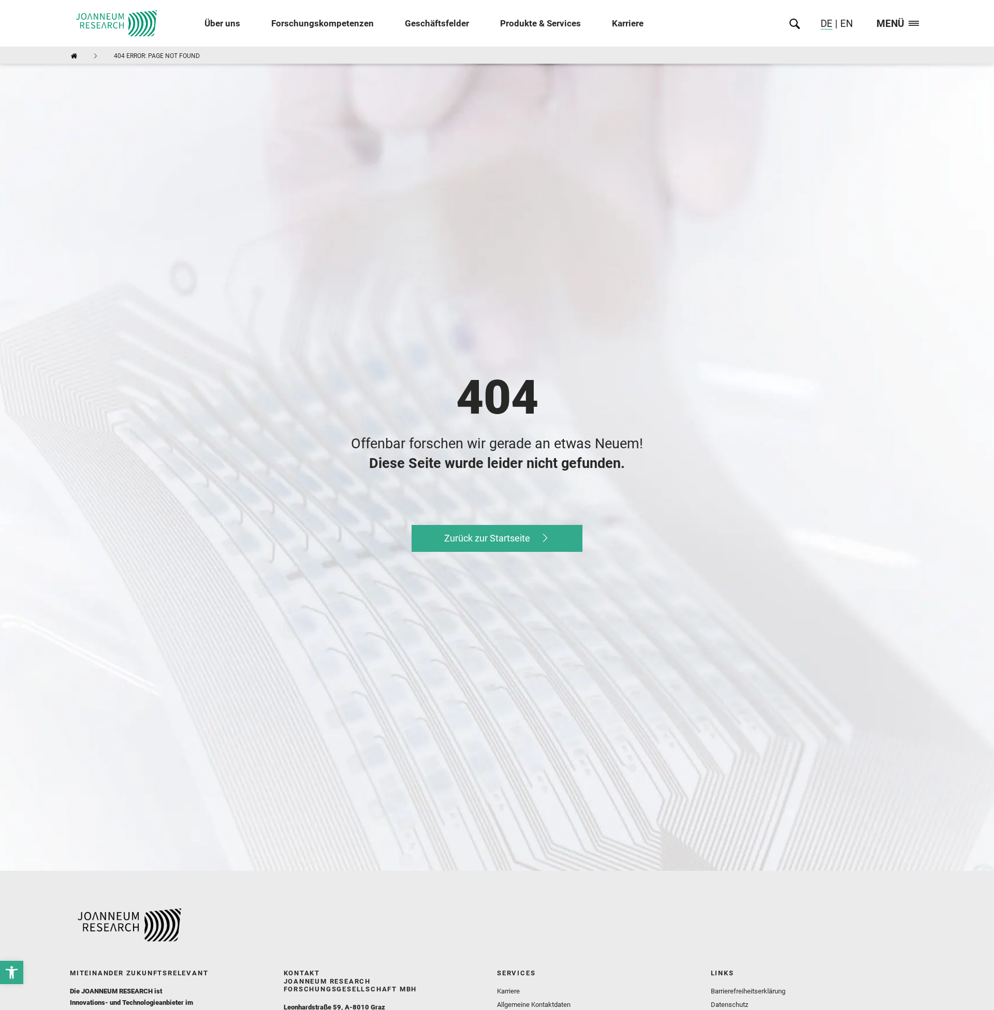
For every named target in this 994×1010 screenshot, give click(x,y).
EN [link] (845, 24)
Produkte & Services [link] (540, 23)
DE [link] (826, 24)
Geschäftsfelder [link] (437, 23)
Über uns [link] (222, 23)
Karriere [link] (628, 23)
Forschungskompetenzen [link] (322, 23)
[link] (11, 972)
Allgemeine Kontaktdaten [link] (534, 1004)
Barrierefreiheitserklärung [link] (748, 991)
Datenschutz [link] (729, 1004)
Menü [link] (890, 24)
